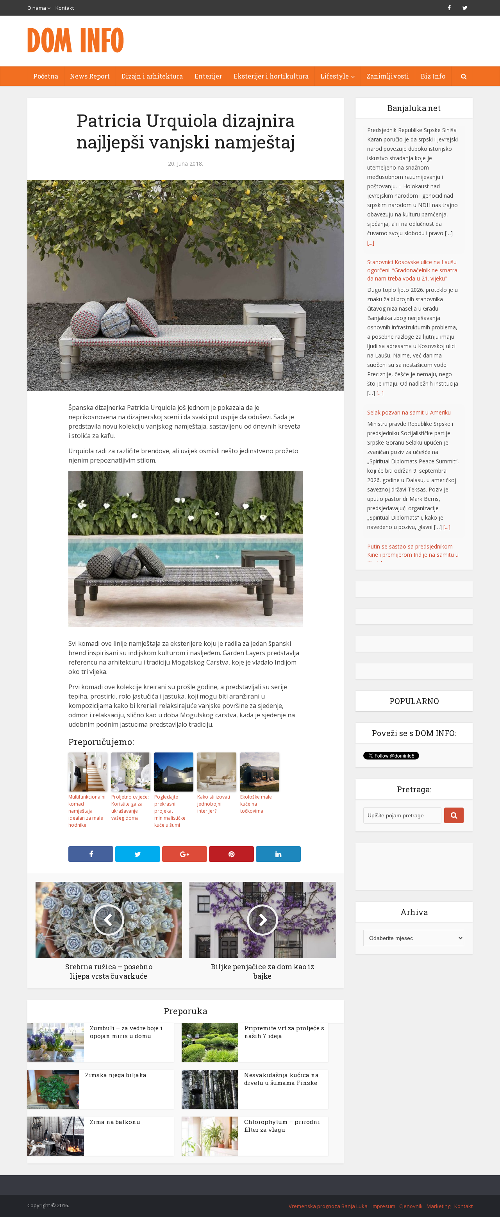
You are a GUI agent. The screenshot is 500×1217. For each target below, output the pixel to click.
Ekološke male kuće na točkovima (256, 803)
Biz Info (433, 76)
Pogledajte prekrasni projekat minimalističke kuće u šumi (170, 810)
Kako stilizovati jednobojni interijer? (213, 803)
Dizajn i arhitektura (152, 76)
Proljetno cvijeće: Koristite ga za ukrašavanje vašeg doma (130, 807)
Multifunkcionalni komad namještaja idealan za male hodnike (86, 810)
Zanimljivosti (387, 76)
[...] (380, 264)
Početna (45, 76)
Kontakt (64, 7)
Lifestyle (334, 76)
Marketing (438, 1206)
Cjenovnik (411, 1206)
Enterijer (208, 76)
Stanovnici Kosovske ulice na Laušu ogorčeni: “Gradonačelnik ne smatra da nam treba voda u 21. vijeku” (412, 142)
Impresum (383, 1206)
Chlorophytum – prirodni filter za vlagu (282, 1125)
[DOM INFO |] (76, 40)
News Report (90, 76)
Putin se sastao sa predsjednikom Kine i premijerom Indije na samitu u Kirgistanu (413, 426)
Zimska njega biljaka (115, 1075)
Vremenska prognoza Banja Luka (328, 1206)
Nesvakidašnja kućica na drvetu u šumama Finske (281, 1079)
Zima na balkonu (115, 1122)
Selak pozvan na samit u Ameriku (409, 284)
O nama (36, 7)
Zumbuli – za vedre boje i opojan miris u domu (126, 1032)
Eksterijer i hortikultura (271, 76)
